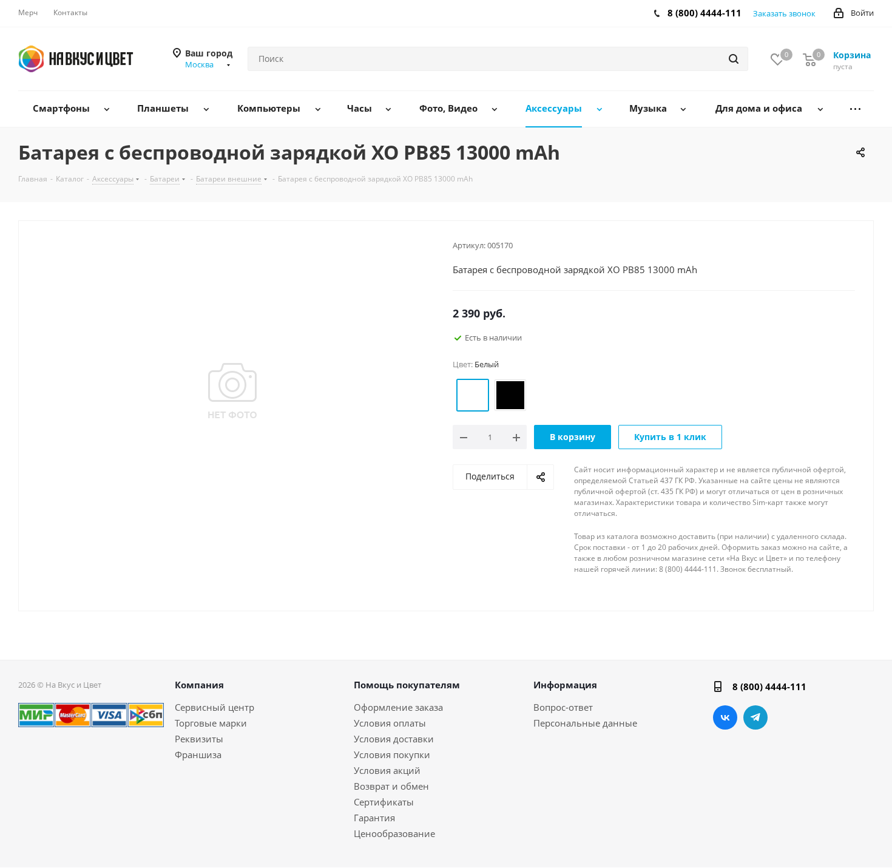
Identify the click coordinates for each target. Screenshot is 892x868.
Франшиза (198, 754)
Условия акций (387, 770)
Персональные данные (585, 723)
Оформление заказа (398, 707)
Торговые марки (211, 723)
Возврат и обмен (391, 786)
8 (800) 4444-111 (704, 13)
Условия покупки (392, 754)
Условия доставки (394, 739)
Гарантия (374, 818)
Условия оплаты (390, 723)
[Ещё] (855, 109)
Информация (565, 685)
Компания (199, 685)
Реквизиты (199, 739)
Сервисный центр (214, 707)
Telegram (755, 717)
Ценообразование (394, 833)
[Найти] (733, 59)
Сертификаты (384, 802)
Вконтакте (725, 717)
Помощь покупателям (407, 685)
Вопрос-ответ (563, 707)
